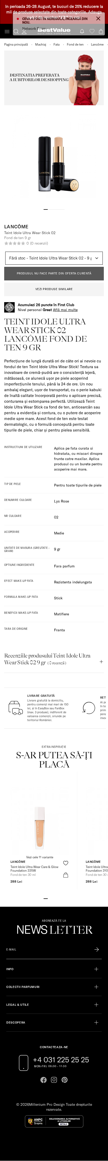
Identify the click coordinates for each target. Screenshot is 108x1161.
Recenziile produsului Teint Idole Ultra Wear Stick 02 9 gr (47, 659)
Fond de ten (75, 44)
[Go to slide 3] (54, 209)
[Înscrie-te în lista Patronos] (96, 949)
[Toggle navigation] (7, 31)
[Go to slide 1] (46, 209)
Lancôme (97, 44)
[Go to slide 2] (50, 209)
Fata (56, 44)
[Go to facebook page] (43, 1080)
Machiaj (40, 44)
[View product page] (40, 821)
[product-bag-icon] (66, 875)
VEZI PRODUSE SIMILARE (54, 289)
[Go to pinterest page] (64, 1080)
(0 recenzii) (39, 243)
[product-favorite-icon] (65, 863)
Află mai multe (65, 309)
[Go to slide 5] (62, 209)
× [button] (98, 18)
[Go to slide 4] (58, 209)
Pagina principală (16, 44)
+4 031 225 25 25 (61, 1059)
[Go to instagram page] (54, 1080)
